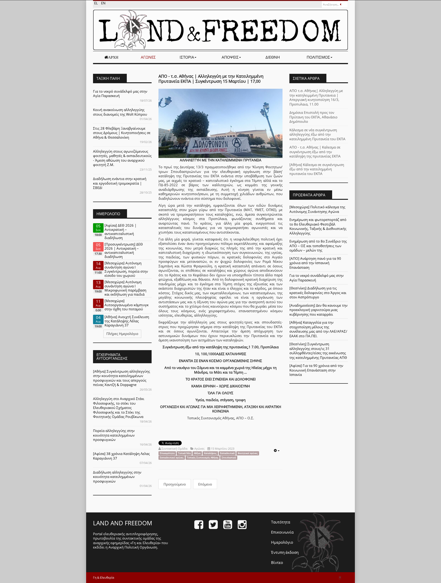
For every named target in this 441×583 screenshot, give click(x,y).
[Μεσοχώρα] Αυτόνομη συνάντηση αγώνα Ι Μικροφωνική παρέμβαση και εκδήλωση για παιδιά (125, 288)
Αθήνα (197, 453)
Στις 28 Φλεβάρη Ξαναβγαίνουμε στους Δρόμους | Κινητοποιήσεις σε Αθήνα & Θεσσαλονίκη (121, 133)
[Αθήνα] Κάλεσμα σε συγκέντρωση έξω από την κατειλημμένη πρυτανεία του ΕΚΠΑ (316, 169)
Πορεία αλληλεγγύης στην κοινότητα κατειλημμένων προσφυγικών (114, 435)
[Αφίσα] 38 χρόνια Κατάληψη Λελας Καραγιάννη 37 (121, 455)
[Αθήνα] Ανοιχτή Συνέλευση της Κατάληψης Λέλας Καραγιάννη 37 (127, 320)
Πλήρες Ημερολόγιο (122, 333)
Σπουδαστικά (229, 457)
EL (96, 3)
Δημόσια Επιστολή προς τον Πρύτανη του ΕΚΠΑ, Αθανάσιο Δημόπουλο (313, 117)
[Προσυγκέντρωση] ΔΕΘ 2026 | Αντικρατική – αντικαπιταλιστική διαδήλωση (124, 250)
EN (103, 3)
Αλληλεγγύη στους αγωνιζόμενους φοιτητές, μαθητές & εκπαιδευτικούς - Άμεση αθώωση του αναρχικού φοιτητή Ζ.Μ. (122, 158)
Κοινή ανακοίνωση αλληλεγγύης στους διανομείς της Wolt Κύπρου (120, 112)
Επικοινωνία (282, 532)
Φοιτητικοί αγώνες (248, 453)
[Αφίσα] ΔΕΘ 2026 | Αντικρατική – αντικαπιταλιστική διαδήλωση (120, 231)
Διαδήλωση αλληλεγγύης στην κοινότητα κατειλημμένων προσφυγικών (117, 476)
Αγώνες (148, 57)
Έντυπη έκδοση (285, 552)
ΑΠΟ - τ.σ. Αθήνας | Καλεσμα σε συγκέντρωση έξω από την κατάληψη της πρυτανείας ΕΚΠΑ (315, 151)
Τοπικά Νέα (184, 453)
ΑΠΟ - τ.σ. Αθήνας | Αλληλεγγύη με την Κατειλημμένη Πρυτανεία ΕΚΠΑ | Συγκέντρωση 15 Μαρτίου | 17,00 (210, 78)
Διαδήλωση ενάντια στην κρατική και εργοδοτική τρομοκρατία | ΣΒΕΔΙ (119, 183)
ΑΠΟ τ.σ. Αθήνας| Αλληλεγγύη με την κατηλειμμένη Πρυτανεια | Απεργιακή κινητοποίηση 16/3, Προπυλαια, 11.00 (316, 97)
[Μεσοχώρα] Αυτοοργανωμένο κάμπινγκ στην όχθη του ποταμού (127, 304)
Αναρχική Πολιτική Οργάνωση (132, 547)
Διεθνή (273, 57)
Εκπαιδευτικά (227, 453)
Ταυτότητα (280, 522)
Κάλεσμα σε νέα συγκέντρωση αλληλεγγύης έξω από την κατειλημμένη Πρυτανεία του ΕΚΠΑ (317, 134)
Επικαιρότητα (167, 453)
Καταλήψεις (210, 453)
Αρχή (113, 57)
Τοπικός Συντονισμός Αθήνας (202, 457)
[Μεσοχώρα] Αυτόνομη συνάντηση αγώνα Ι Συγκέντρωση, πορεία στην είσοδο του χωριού (126, 269)
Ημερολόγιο (282, 542)
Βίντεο (277, 562)
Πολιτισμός (318, 57)
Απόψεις (230, 57)
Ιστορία (187, 57)
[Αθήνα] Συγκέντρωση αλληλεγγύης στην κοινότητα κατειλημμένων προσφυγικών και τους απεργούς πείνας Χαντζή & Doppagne (121, 378)
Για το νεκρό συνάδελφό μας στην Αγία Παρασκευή (120, 93)
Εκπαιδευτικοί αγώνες (172, 457)
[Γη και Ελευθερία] (220, 30)
